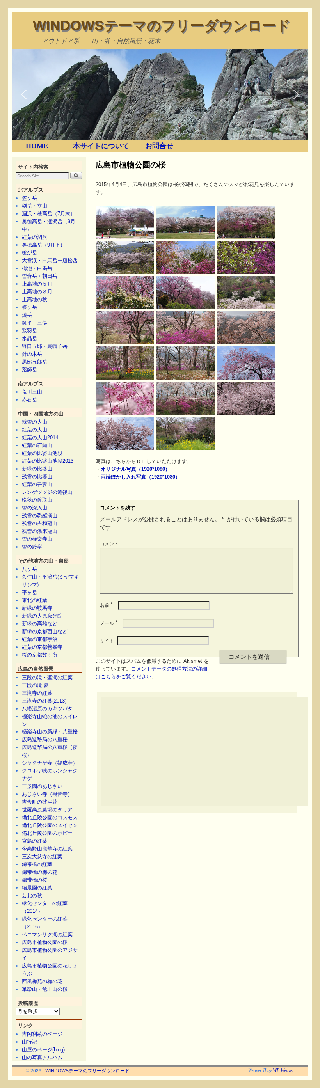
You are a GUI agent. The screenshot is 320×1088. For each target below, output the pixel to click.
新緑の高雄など (39, 624)
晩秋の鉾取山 (37, 500)
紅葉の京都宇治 (39, 639)
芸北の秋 (32, 895)
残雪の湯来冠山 (39, 531)
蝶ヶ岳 (29, 307)
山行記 (29, 1042)
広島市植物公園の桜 (45, 942)
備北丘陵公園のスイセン (50, 825)
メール (108, 622)
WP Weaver (283, 1070)
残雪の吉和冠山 (39, 523)
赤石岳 (29, 400)
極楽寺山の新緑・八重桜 (50, 732)
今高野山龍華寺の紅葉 (47, 849)
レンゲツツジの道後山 (47, 492)
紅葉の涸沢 (34, 237)
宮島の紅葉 (34, 841)
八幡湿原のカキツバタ (47, 709)
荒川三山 (32, 392)
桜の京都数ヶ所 (39, 655)
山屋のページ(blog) (43, 1050)
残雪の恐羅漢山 (39, 515)
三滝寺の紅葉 (37, 693)
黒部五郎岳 (34, 362)
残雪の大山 (34, 422)
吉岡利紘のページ (42, 1034)
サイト (107, 640)
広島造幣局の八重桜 (45, 739)
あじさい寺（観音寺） (47, 794)
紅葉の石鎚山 (37, 445)
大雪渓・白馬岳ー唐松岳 (50, 260)
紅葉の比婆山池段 (42, 453)
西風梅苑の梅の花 (42, 981)
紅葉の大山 (34, 430)
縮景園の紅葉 (37, 888)
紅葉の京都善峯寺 (42, 647)
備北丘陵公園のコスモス (50, 817)
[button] (24, 94)
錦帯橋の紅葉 (37, 864)
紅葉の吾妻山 (37, 484)
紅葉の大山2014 (40, 437)
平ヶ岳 (29, 592)
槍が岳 (29, 253)
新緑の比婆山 (37, 469)
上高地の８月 (37, 292)
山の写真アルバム (42, 1057)
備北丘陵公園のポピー (47, 833)
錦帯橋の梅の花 (39, 872)
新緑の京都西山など (45, 631)
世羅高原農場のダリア (47, 810)
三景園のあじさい (42, 786)
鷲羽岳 (29, 331)
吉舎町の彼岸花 (39, 802)
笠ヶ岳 (29, 198)
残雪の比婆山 (37, 476)
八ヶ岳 (29, 569)
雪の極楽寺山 (37, 539)
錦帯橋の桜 (34, 880)
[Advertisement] (210, 751)
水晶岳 (29, 338)
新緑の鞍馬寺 (37, 608)
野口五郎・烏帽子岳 (45, 346)
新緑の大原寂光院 (42, 616)
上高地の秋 (34, 299)
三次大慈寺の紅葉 (42, 856)
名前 (106, 605)
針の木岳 (32, 354)
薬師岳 (29, 370)
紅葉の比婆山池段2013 (47, 461)
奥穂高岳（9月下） (43, 245)
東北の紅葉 (34, 600)
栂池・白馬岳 (37, 268)
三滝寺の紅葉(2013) (44, 701)
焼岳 (27, 315)
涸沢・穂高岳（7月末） (48, 214)
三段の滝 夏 (35, 685)
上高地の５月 (37, 284)
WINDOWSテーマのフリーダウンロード (161, 26)
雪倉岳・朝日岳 (39, 276)
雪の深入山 (34, 508)
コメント (109, 543)
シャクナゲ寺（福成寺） (50, 763)
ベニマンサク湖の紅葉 (47, 934)
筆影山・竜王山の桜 (45, 989)
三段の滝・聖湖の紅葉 (47, 677)
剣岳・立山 (34, 206)
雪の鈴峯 (32, 547)
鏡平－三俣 (34, 323)
